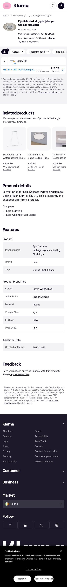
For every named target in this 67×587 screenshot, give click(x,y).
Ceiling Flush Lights (43, 270)
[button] (10, 27)
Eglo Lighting (14, 210)
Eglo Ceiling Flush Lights (21, 214)
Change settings (33, 569)
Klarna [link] (6, 15)
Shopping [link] (18, 15)
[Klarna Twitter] (41, 525)
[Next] (60, 148)
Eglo (35, 262)
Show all (21, 122)
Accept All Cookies (43, 579)
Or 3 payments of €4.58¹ (48, 71)
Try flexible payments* (28, 41)
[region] (33, 566)
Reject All (22, 579)
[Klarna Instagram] (56, 525)
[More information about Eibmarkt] (4, 61)
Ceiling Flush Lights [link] (42, 15)
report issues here (19, 374)
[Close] (61, 550)
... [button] (27, 15)
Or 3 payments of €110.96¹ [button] (11, 168)
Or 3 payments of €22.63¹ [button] (36, 168)
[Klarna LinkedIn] (25, 525)
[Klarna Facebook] (10, 525)
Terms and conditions (48, 92)
